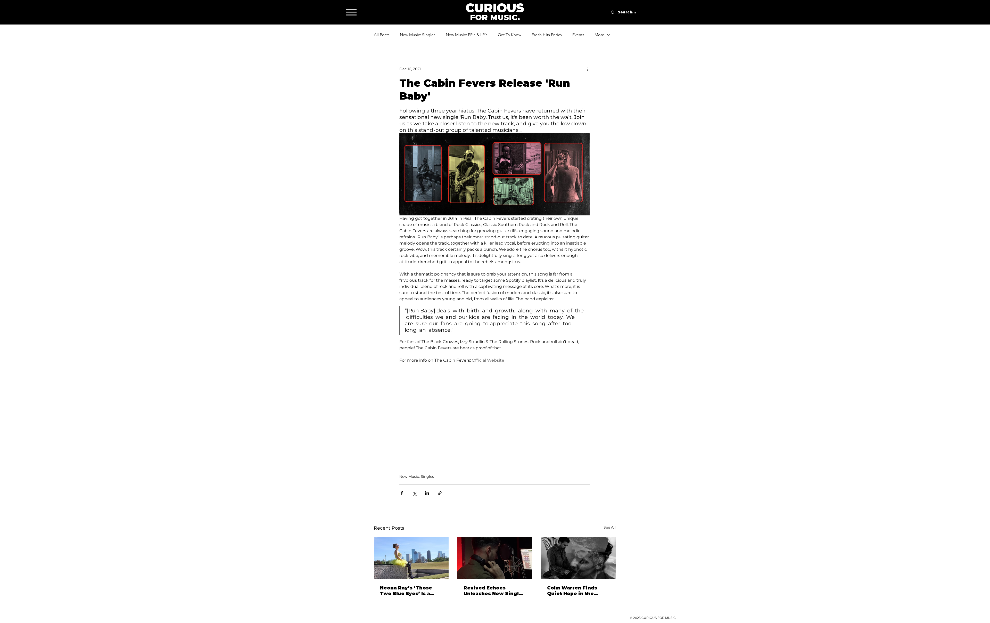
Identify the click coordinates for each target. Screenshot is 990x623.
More (599, 34)
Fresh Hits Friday (547, 34)
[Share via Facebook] (401, 493)
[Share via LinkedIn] (427, 493)
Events (578, 34)
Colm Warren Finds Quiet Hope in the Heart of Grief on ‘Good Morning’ (578, 590)
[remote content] (495, 413)
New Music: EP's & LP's (467, 34)
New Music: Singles (417, 34)
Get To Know (509, 34)
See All (610, 527)
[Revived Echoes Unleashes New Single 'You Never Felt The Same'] (494, 558)
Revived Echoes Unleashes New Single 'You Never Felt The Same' (493, 590)
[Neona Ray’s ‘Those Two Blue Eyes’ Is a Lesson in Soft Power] (411, 558)
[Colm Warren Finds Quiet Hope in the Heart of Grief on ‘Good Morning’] (578, 558)
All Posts (382, 34)
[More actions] (587, 69)
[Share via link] (439, 493)
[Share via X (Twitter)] (414, 493)
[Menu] (351, 12)
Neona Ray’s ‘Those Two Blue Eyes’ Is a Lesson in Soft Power (408, 590)
